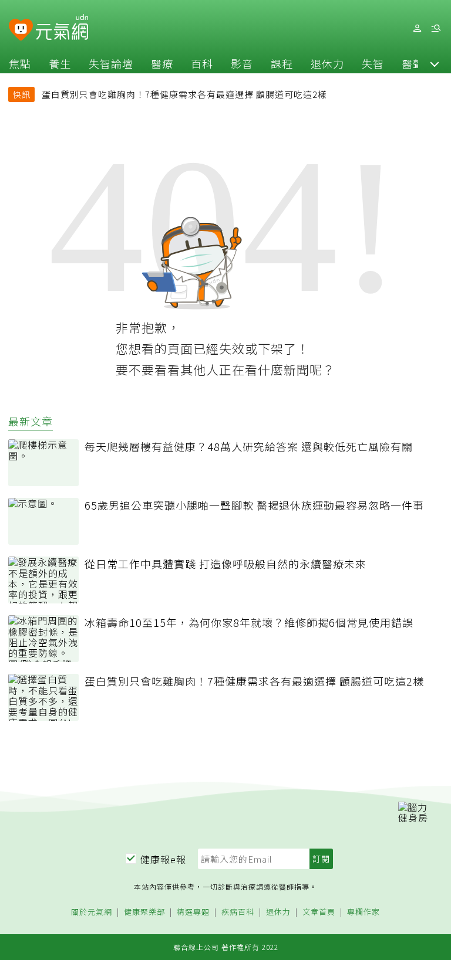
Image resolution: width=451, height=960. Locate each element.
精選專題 (193, 912)
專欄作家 (363, 912)
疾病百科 (237, 912)
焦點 (20, 63)
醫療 (162, 63)
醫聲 (413, 63)
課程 (282, 63)
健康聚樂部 (144, 912)
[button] (434, 63)
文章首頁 (318, 912)
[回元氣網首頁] (62, 28)
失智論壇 (111, 63)
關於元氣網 (91, 912)
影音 (242, 63)
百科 (202, 63)
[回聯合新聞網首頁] (21, 30)
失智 (373, 63)
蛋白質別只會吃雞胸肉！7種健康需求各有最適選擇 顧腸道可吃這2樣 (184, 94)
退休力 (327, 63)
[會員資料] (417, 28)
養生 (60, 63)
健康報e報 (163, 859)
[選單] (436, 28)
